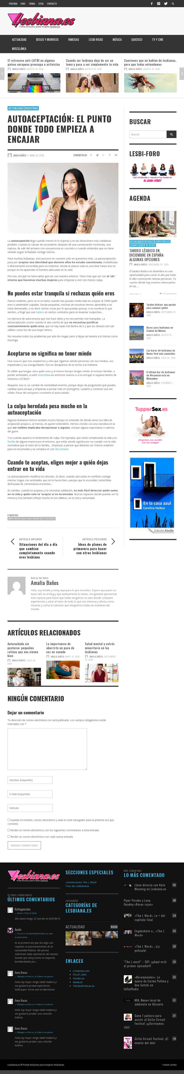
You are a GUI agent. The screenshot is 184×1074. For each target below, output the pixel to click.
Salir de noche (147, 245)
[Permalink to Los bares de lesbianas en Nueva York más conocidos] (136, 355)
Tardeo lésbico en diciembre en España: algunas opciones (146, 255)
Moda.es (78, 982)
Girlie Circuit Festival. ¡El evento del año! (151, 1040)
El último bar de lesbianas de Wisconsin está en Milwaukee (160, 375)
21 (174, 1000)
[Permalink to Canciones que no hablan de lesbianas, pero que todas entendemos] (92, 83)
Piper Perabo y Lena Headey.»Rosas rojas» (138, 902)
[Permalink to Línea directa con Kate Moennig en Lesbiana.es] (128, 885)
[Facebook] (151, 3)
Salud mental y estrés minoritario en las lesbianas (100, 648)
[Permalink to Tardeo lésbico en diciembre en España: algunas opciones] (152, 223)
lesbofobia (44, 375)
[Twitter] (165, 3)
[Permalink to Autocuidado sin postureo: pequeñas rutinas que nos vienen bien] (24, 677)
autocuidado (48, 518)
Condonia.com (81, 971)
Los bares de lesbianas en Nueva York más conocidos (160, 351)
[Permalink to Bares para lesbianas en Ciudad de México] (136, 332)
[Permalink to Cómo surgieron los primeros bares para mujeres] (150, 83)
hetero (40, 312)
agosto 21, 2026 (151, 69)
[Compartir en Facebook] (91, 155)
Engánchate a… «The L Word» (150, 933)
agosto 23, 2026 (93, 69)
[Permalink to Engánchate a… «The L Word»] (128, 931)
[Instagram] (158, 3)
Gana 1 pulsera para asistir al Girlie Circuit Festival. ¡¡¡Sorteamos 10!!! (144, 1021)
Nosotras (31, 108)
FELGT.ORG (79, 974)
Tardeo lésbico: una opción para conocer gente (161, 306)
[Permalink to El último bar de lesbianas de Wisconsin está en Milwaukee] (136, 377)
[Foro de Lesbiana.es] (152, 172)
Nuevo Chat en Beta (27, 913)
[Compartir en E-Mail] (116, 155)
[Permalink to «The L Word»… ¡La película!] (128, 946)
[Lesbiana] (34, 875)
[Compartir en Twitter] (97, 155)
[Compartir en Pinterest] (109, 155)
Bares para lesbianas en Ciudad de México (159, 328)
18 (174, 1038)
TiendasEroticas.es (84, 986)
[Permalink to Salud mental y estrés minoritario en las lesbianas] (101, 673)
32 (174, 931)
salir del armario (59, 449)
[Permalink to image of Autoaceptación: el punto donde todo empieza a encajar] (63, 198)
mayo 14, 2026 (73, 656)
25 (174, 961)
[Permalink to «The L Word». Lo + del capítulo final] (128, 916)
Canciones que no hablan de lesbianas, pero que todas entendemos (92, 62)
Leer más (134, 293)
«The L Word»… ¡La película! (147, 948)
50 (174, 885)
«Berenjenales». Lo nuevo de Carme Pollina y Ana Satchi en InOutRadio (146, 983)
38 (174, 900)
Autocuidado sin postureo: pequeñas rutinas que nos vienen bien (23, 650)
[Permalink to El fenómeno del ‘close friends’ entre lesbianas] (78, 938)
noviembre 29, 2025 (159, 264)
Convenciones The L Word (81, 882)
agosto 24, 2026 (35, 69)
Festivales (148, 241)
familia (11, 441)
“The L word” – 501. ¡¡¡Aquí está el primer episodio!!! (145, 963)
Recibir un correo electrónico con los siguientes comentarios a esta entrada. (55, 830)
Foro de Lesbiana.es (77, 886)
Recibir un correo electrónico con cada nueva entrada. (42, 836)
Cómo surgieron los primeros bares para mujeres (148, 62)
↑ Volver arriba (169, 1064)
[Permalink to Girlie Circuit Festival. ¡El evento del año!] (128, 1042)
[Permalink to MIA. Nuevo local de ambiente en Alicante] (128, 1000)
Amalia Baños (19, 69)
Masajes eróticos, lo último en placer (35, 976)
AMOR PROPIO (14, 518)
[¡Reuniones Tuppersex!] (151, 425)
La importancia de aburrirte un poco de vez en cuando (60, 648)
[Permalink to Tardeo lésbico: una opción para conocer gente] (136, 310)
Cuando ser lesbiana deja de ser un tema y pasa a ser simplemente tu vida (34, 62)
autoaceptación (31, 518)
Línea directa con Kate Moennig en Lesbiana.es (150, 887)
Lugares (134, 245)
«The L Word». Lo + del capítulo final (150, 917)
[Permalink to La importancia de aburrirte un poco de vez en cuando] (63, 670)
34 (174, 915)
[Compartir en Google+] (103, 155)
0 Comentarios (169, 293)
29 (174, 946)
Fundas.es (78, 978)
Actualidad (15, 108)
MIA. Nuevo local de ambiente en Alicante (149, 1002)
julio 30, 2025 (168, 357)
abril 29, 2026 (37, 155)
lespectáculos (162, 241)
